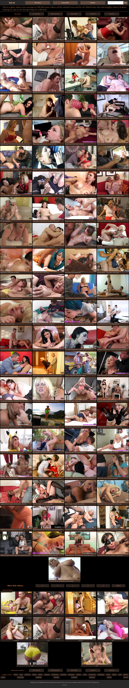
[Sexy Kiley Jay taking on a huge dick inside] (113, 105)
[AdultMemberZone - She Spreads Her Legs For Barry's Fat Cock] (80, 543)
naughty (92, 677)
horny (34, 674)
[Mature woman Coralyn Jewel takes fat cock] (80, 157)
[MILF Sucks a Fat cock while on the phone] (113, 465)
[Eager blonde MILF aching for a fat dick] (113, 208)
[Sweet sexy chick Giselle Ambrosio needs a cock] (16, 440)
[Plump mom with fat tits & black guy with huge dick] (113, 414)
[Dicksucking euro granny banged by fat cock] (113, 440)
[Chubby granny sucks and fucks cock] (80, 414)
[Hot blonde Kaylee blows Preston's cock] (113, 234)
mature (111, 14)
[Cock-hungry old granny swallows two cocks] (16, 54)
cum (120, 674)
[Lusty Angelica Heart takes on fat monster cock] (113, 157)
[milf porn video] (112, 639)
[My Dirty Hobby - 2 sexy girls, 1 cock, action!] (113, 260)
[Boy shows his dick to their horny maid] (80, 28)
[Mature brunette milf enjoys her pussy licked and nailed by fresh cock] (113, 517)
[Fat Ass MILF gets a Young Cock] (80, 388)
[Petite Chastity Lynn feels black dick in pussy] (80, 234)
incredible (101, 674)
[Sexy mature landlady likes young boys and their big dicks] (16, 337)
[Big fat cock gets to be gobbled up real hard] (48, 285)
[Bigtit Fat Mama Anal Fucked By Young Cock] (48, 311)
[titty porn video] (32, 664)
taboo (3, 677)
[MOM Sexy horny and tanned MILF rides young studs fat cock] (16, 543)
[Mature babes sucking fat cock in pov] (16, 465)
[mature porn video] (48, 613)
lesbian (126, 674)
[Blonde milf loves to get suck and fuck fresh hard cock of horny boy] (48, 363)
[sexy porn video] (16, 613)
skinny (114, 674)
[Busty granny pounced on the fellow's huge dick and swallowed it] (113, 285)
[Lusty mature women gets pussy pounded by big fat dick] (48, 208)
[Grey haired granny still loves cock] (80, 54)
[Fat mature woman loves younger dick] (113, 80)
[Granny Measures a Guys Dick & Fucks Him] (80, 285)
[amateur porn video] (80, 613)
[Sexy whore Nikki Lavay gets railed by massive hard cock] (16, 105)
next (118, 586)
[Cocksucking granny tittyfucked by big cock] (113, 363)
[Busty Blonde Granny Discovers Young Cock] (48, 440)
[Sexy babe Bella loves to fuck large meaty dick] (113, 311)
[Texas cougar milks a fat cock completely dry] (16, 414)
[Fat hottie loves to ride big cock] (48, 80)
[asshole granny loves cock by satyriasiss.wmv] (113, 28)
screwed (74, 677)
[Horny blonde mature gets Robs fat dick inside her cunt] (48, 54)
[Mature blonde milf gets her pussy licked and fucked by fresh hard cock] (48, 465)
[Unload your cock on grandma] (48, 28)
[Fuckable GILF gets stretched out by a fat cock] (16, 517)
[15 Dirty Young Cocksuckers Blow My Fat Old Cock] (48, 543)
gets (21, 674)
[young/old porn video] (16, 639)
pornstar (27, 674)
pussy (15, 674)
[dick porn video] (48, 639)
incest (40, 674)
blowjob (47, 674)
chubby (79, 674)
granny (93, 14)
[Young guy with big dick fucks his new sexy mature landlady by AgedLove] (113, 337)
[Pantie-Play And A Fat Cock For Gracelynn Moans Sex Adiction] (16, 131)
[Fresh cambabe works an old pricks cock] (16, 80)
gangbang (71, 674)
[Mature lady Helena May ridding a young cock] (48, 234)
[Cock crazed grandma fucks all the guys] (16, 157)
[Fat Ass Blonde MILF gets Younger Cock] (16, 183)
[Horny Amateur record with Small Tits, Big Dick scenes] (113, 183)
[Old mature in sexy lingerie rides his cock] (113, 388)
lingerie (56, 677)
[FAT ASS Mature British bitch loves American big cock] (48, 388)
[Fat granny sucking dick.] (48, 105)
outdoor (38, 677)
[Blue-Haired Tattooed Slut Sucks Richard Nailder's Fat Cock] (80, 311)
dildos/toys (55, 674)
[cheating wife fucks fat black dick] (16, 234)
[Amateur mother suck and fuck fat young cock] (80, 183)
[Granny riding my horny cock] (16, 311)
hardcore (20, 677)
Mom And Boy (55, 14)
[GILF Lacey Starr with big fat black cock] (48, 183)
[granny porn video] (112, 613)
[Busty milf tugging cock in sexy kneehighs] (48, 491)
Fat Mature (36, 14)
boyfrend (63, 674)
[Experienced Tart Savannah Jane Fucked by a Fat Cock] (16, 491)
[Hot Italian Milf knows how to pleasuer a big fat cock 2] (113, 543)
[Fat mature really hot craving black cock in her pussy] (64, 568)
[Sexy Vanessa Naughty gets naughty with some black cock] (80, 337)
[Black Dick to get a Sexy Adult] (48, 157)
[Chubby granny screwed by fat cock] (16, 363)
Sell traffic (64, 685)
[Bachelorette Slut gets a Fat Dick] (48, 337)
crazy (108, 674)
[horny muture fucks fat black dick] (80, 260)
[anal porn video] (96, 664)
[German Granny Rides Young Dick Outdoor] (80, 363)
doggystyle (92, 674)
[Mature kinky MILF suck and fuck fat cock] (80, 440)
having (126, 677)
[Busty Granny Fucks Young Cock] (113, 54)
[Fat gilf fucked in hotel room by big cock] (80, 131)
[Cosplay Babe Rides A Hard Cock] (48, 260)
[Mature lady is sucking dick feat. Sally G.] (16, 260)
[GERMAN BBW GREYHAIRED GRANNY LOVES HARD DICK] (80, 105)
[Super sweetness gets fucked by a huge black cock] (48, 131)
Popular (92, 2)
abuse (84, 674)
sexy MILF (74, 14)
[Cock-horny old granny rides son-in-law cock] (16, 285)
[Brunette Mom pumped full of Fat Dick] (80, 208)
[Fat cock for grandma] (16, 208)
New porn (38, 2)
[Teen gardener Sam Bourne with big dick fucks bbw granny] (16, 388)
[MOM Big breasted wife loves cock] (113, 131)
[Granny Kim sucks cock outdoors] (16, 28)
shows (109, 677)
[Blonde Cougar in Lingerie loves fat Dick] (80, 491)
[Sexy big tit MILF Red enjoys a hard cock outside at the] (48, 414)
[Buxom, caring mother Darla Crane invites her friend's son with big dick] (80, 465)
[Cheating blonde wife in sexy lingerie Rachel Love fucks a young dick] (80, 517)
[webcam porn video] (80, 639)
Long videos (65, 2)
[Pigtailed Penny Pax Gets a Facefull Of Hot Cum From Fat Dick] (48, 517)
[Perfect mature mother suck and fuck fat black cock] (113, 491)
